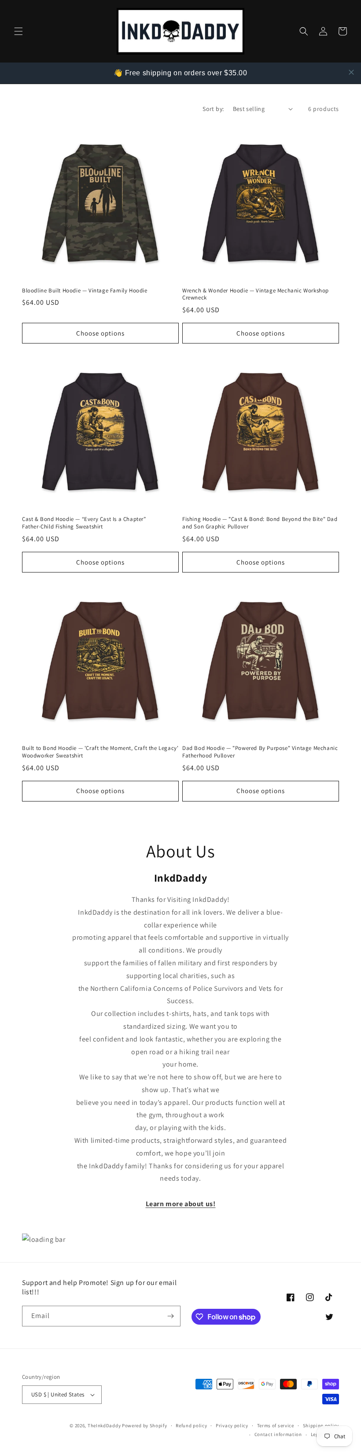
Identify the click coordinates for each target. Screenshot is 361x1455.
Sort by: (213, 109)
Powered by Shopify (144, 1425)
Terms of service (275, 1425)
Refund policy (191, 1425)
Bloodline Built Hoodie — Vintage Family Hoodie (84, 290)
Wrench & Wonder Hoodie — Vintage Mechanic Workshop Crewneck (255, 294)
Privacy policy (232, 1425)
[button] (18, 31)
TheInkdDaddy (104, 1425)
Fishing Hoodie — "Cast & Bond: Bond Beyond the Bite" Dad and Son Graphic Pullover (260, 523)
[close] (351, 72)
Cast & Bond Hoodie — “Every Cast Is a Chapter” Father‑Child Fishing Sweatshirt (84, 523)
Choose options (100, 333)
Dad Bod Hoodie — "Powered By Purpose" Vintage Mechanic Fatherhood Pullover (260, 752)
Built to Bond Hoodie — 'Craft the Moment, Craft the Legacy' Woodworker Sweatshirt (100, 752)
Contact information (278, 1434)
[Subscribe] (170, 1316)
